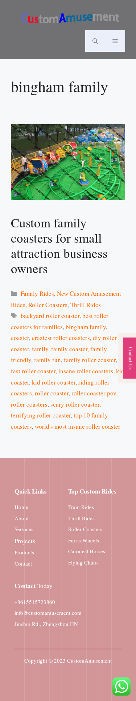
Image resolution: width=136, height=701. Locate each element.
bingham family (86, 327)
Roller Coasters (47, 305)
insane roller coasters (85, 371)
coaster (20, 337)
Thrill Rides (85, 305)
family (40, 349)
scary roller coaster (74, 404)
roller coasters (29, 404)
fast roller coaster (33, 371)
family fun (47, 360)
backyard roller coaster (50, 315)
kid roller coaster (53, 382)
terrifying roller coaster (41, 415)
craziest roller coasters (61, 337)
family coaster (69, 349)
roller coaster (52, 393)
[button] (95, 41)
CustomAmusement (89, 660)
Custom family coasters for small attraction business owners (59, 245)
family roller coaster (90, 360)
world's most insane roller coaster (77, 426)
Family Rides (37, 293)
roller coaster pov (93, 393)
